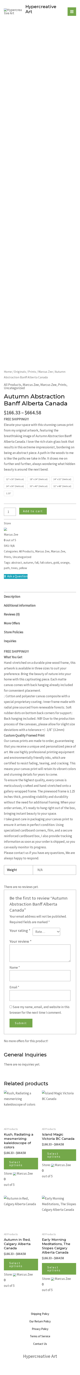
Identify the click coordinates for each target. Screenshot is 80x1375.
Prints (32, 371)
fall (36, 562)
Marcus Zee (45, 371)
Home (8, 371)
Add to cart (33, 511)
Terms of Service (40, 1336)
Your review (21, 941)
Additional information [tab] (20, 605)
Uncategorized (14, 388)
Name (15, 967)
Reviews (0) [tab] (12, 614)
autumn (28, 562)
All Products (12, 385)
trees (14, 568)
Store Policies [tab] (13, 632)
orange (65, 562)
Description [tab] (12, 596)
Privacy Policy (40, 1329)
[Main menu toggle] (72, 11)
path (7, 568)
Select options (16, 1163)
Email (14, 987)
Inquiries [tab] (10, 641)
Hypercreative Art (40, 9)
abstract (16, 562)
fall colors (46, 562)
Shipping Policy (40, 1314)
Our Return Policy (40, 1321)
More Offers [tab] (12, 623)
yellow (23, 568)
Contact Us (40, 1344)
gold (56, 562)
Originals (20, 371)
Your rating (20, 930)
